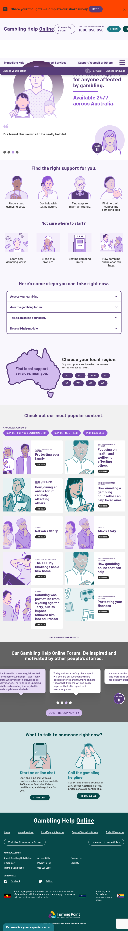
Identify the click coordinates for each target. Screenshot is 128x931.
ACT (67, 375)
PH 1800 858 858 (88, 795)
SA (66, 383)
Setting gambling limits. (80, 260)
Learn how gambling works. (16, 260)
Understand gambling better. (16, 204)
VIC (91, 383)
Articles (115, 842)
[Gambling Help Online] (29, 29)
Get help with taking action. (48, 204)
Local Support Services (52, 832)
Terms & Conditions (14, 867)
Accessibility (43, 858)
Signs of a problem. (48, 260)
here (96, 9)
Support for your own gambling (26, 432)
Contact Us (76, 858)
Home (7, 832)
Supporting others (66, 432)
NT (105, 375)
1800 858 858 (91, 29)
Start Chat (39, 797)
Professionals (95, 432)
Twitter (49, 881)
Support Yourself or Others (85, 832)
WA (102, 383)
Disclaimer (9, 862)
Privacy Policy (44, 862)
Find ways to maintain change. (79, 204)
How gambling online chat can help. (111, 262)
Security (75, 862)
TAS (78, 383)
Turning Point (64, 914)
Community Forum (64, 29)
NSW (93, 375)
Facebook (15, 881)
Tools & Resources (115, 832)
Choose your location (14, 70)
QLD (80, 375)
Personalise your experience (26, 927)
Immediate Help (26, 832)
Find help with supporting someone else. (111, 206)
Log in (114, 29)
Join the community (64, 713)
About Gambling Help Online (18, 858)
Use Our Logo (44, 867)
